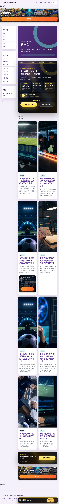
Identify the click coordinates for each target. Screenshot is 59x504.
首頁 (4, 33)
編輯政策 (5, 46)
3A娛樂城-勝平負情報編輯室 (9, 94)
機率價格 (5, 65)
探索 (37, 2)
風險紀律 (5, 71)
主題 (41, 2)
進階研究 (5, 81)
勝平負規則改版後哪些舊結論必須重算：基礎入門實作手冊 (47, 182)
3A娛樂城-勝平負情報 (9, 2)
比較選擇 (5, 78)
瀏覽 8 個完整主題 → (25, 54)
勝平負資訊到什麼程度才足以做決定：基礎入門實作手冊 (47, 357)
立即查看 (50, 500)
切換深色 (54, 2)
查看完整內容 (46, 104)
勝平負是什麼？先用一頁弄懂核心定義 (26, 436)
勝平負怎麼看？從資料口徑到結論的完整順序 (47, 436)
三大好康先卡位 (29, 104)
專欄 (45, 2)
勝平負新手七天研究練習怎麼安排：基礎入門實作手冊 (26, 260)
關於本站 (16, 498)
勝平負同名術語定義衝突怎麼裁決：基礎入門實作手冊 (47, 260)
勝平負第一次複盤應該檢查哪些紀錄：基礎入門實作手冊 (26, 357)
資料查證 (5, 61)
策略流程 (5, 68)
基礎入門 (5, 58)
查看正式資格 (47, 458)
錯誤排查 (5, 75)
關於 (49, 2)
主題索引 (4, 498)
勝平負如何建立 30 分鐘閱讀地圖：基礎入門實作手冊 (27, 180)
